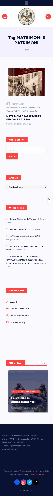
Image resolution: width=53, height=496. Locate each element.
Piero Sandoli (18, 104)
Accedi (13, 302)
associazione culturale (16, 107)
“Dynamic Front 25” (19, 229)
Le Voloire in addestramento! (24, 236)
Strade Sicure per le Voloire (23, 219)
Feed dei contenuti (20, 309)
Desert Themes (36, 474)
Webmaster (14, 408)
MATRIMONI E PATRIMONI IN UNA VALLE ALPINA (23, 118)
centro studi (34, 107)
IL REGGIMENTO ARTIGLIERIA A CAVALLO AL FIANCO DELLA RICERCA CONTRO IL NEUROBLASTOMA (24, 260)
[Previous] (40, 363)
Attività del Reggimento (23, 391)
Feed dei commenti (20, 315)
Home (27, 49)
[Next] (44, 363)
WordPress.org (18, 322)
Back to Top (28, 490)
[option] (26, 391)
